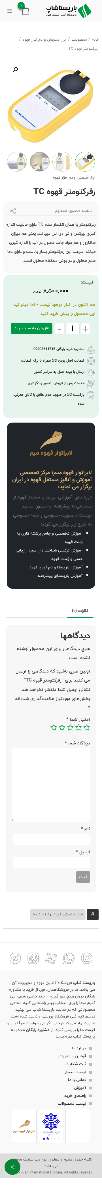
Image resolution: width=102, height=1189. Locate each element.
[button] (15, 70)
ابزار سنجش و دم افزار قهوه (44, 39)
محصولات (79, 39)
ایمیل (83, 852)
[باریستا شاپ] (69, 10)
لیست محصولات (72, 1104)
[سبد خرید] (25, 10)
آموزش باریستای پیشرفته (60, 576)
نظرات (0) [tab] (80, 611)
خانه (95, 39)
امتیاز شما (78, 720)
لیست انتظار (75, 1072)
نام (85, 829)
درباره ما (79, 1048)
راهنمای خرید (75, 1096)
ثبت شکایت (75, 1064)
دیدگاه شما (77, 743)
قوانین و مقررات (72, 1056)
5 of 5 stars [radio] (53, 727)
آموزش (80, 1088)
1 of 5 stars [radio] (86, 727)
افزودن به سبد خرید (31, 328)
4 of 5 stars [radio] (62, 727)
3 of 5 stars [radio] (70, 727)
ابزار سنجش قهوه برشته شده (58, 914)
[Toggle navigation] (9, 10)
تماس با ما (77, 1080)
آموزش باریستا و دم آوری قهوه (56, 567)
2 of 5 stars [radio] (78, 727)
